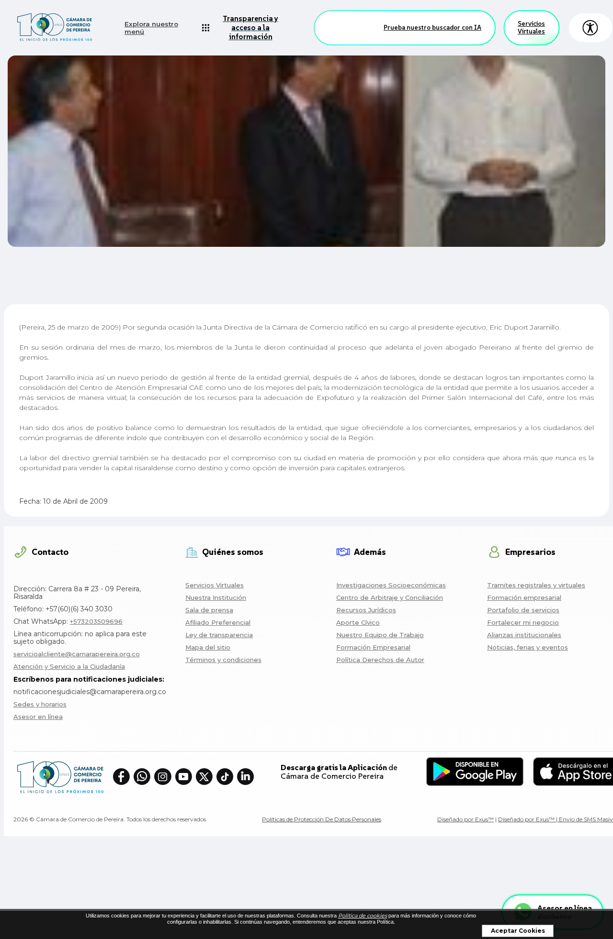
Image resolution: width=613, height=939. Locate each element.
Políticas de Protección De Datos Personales (321, 819)
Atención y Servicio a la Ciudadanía (69, 666)
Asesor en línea (38, 716)
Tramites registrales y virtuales (536, 585)
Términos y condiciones (223, 659)
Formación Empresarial (373, 647)
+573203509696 (96, 621)
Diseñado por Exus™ (465, 819)
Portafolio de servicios (523, 610)
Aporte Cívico (358, 622)
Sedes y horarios (40, 704)
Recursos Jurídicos (366, 610)
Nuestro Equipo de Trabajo (380, 635)
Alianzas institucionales (524, 635)
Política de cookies (362, 915)
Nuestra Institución (215, 597)
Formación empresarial (524, 597)
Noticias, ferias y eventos (527, 647)
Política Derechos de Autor (380, 659)
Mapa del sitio (207, 647)
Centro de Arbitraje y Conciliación (389, 597)
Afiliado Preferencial (217, 622)
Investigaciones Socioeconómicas (391, 585)
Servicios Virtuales (531, 27)
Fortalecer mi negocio (523, 622)
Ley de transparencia (219, 635)
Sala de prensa (209, 610)
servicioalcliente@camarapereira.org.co (76, 654)
